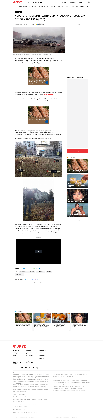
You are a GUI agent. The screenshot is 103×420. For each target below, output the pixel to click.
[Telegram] (31, 2)
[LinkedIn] (41, 2)
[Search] (89, 2)
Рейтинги (81, 2)
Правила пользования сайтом (43, 357)
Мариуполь (41, 271)
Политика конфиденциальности (61, 417)
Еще (87, 6)
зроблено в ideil (86, 417)
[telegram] (21, 367)
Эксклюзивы (33, 6)
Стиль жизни (80, 6)
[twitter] (18, 367)
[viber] (29, 367)
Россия (32, 271)
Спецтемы (73, 2)
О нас (15, 355)
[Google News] (38, 2)
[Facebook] (26, 2)
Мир (67, 6)
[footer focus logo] (19, 346)
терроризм (23, 271)
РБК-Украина (48, 94)
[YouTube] (33, 2)
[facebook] (14, 367)
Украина (60, 6)
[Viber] (36, 2)
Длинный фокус (31, 353)
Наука (72, 6)
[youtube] (25, 367)
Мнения (64, 2)
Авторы (41, 353)
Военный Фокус (43, 6)
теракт (49, 271)
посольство (20, 274)
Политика (53, 6)
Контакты (74, 417)
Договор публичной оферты (17, 362)
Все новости (23, 6)
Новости (16, 350)
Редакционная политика (31, 361)
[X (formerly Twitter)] (28, 2)
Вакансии (29, 355)
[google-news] (33, 367)
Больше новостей (77, 151)
